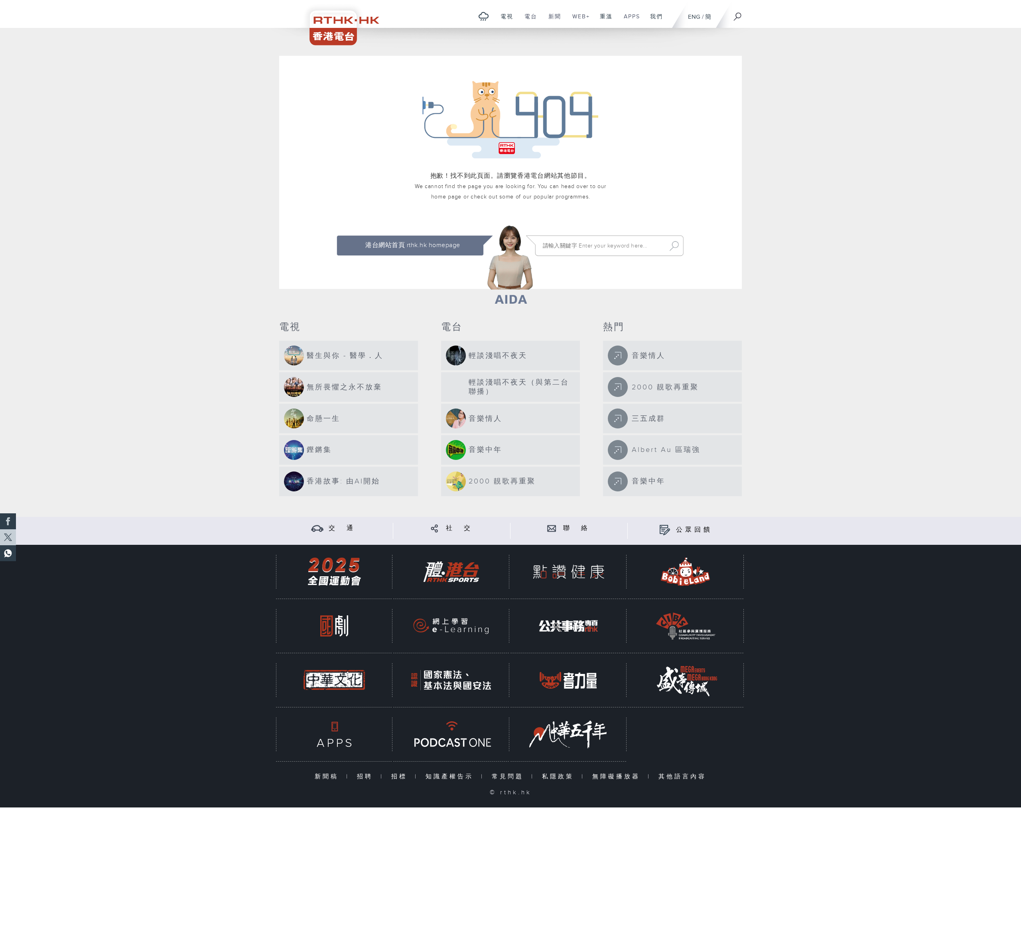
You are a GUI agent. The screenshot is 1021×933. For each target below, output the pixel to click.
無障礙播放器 (618, 776)
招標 (401, 776)
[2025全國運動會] (334, 572)
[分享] (435, 528)
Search (674, 246)
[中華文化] (334, 680)
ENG (694, 17)
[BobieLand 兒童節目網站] (685, 572)
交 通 (342, 528)
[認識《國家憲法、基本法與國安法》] (451, 680)
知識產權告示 (451, 776)
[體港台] (451, 572)
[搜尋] (738, 14)
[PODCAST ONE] (451, 734)
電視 (504, 21)
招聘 (366, 776)
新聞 (551, 21)
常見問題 (509, 776)
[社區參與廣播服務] (685, 626)
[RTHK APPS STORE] (334, 734)
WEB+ (578, 21)
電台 (527, 21)
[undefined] (484, 16)
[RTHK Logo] (339, 22)
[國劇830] (334, 626)
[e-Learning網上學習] (451, 626)
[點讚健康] (568, 572)
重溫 (603, 21)
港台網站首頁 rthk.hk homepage (412, 245)
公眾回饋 (694, 530)
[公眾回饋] (665, 529)
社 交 (459, 528)
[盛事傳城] (685, 680)
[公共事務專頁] (568, 626)
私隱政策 (560, 776)
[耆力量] (568, 680)
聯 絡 (576, 528)
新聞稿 (328, 776)
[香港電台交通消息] (317, 528)
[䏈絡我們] (552, 528)
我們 (653, 21)
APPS (629, 21)
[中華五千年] (568, 734)
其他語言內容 (682, 776)
